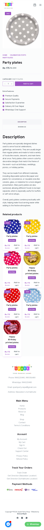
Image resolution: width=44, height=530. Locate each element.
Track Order (22, 473)
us (25, 412)
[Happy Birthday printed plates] (32, 258)
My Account (22, 439)
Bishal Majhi (22, 514)
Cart (23, 442)
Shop (22, 419)
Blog (22, 415)
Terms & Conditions (22, 425)
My (20, 442)
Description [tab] (22, 122)
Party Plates (17, 79)
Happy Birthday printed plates (31, 271)
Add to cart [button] (17, 246)
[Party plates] (12, 227)
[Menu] (40, 5)
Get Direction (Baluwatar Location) (22, 476)
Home (22, 406)
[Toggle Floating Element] (8, 524)
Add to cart (28, 84)
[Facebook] (17, 518)
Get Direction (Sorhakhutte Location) (22, 479)
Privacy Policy (22, 456)
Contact (22, 422)
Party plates (12, 236)
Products (22, 409)
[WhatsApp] (26, 518)
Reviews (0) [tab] (22, 127)
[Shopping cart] (35, 5)
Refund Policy (22, 459)
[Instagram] (22, 518)
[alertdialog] (22, 525)
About (20, 412)
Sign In (22, 445)
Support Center (22, 451)
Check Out (22, 448)
